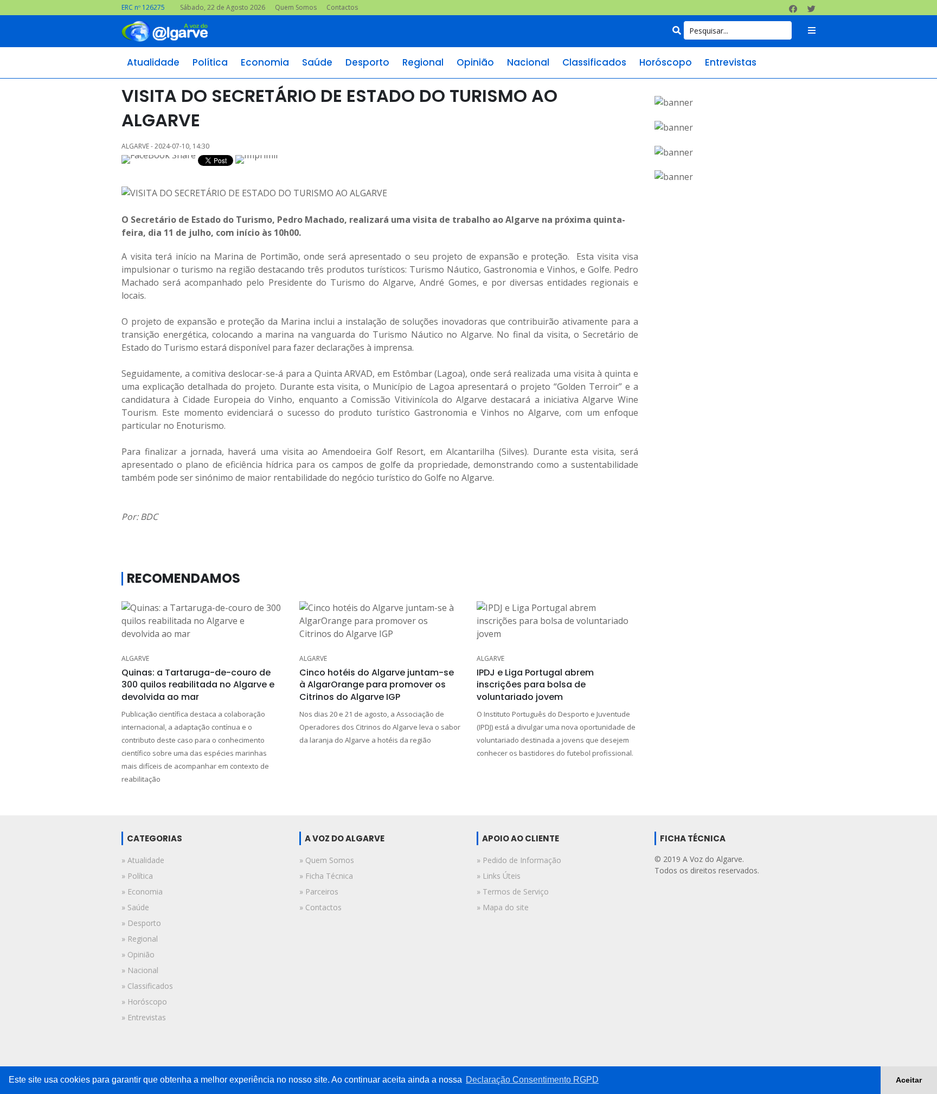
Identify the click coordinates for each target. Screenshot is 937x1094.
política (210, 62)
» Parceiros (318, 891)
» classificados (147, 986)
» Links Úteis (499, 876)
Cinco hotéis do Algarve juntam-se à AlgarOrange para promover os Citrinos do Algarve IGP (376, 684)
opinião (475, 62)
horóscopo (665, 62)
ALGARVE (135, 658)
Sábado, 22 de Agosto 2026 (222, 7)
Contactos (342, 7)
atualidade (153, 62)
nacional (528, 62)
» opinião (138, 954)
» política (137, 876)
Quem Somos (296, 7)
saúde (317, 62)
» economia (142, 891)
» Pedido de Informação (519, 860)
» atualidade (142, 860)
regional (423, 62)
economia (265, 62)
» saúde (135, 907)
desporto (367, 62)
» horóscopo (144, 1001)
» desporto (141, 923)
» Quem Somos (326, 860)
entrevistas (730, 62)
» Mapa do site (503, 907)
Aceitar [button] (909, 1080)
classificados (594, 62)
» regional (139, 939)
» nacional (139, 970)
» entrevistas (143, 1017)
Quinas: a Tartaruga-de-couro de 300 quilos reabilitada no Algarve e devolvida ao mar (197, 684)
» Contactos (320, 907)
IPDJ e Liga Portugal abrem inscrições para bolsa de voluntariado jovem (535, 684)
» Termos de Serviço (513, 891)
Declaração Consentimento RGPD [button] (532, 1079)
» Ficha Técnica (326, 876)
